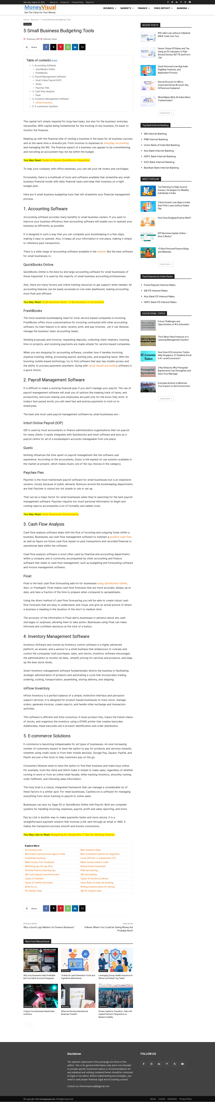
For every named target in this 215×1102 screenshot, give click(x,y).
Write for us (31, 886)
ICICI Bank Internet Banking (159, 162)
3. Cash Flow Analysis (43, 91)
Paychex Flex (42, 87)
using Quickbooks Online (112, 583)
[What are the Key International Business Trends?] (78, 996)
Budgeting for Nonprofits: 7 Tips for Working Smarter (83, 834)
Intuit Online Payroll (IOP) (48, 80)
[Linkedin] (176, 2)
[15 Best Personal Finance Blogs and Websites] (148, 252)
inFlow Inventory (44, 102)
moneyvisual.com (47, 1099)
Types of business (34, 878)
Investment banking (35, 858)
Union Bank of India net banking (96, 882)
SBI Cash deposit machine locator (42, 874)
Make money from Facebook (39, 862)
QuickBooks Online (45, 69)
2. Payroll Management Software (49, 76)
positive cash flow (121, 536)
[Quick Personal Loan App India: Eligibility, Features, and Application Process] (148, 70)
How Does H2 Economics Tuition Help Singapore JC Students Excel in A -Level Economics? (174, 355)
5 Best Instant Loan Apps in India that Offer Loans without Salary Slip (174, 205)
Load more (165, 113)
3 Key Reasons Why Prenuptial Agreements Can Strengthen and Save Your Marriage (174, 370)
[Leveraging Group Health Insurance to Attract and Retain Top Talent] (116, 960)
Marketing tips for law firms (39, 866)
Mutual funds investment (93, 866)
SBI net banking (88, 874)
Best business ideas (90, 849)
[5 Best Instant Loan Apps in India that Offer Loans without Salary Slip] (148, 206)
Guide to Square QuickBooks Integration (66, 160)
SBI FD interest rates (91, 890)
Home (26, 19)
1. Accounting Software (44, 65)
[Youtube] (190, 2)
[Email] (82, 47)
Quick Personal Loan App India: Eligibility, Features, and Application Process (173, 69)
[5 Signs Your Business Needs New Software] (40, 996)
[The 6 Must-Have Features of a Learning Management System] (148, 340)
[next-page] (30, 1025)
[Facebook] (168, 2)
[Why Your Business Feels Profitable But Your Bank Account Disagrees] (40, 960)
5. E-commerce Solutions (45, 106)
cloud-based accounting (103, 365)
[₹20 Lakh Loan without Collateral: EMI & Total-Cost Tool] (148, 37)
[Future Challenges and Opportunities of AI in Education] (148, 325)
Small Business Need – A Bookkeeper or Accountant (73, 302)
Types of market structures (39, 882)
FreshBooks (42, 72)
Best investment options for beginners (99, 854)
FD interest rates (33, 890)
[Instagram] (172, 2)
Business (35, 19)
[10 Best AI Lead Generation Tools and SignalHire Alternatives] (78, 960)
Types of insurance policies (94, 878)
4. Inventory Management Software (50, 98)
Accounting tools (33, 849)
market (101, 251)
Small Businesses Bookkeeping (60, 514)
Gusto (39, 84)
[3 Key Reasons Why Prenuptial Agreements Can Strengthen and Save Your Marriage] (148, 371)
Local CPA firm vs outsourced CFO (98, 858)
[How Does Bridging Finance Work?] (148, 221)
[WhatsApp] (68, 47)
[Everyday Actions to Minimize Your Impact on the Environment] (148, 387)
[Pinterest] (181, 2)
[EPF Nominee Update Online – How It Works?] (148, 237)
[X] (185, 2)
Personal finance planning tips (40, 870)
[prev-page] (25, 1025)
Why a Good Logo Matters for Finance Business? (48, 927)
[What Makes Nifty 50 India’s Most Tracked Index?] (148, 101)
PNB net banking (89, 870)
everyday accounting (116, 143)
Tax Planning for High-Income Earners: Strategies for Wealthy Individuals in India (173, 190)
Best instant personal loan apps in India (45, 854)
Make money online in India (94, 862)
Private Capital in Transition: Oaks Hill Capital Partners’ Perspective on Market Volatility (115, 1014)
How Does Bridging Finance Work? (174, 218)
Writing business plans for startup (97, 886)
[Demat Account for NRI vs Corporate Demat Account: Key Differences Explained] (148, 85)
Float (38, 95)
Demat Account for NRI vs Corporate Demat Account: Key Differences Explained (173, 85)
